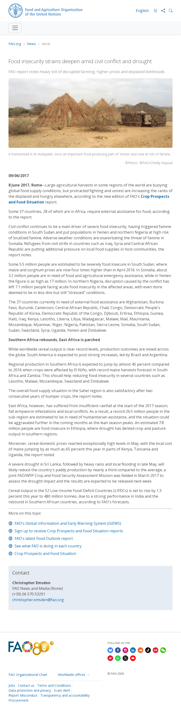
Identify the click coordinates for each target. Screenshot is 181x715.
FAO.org (14, 44)
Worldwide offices (72, 674)
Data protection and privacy (29, 690)
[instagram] (125, 650)
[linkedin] (133, 650)
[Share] (161, 10)
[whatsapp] (118, 657)
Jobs (11, 685)
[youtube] (133, 657)
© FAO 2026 (115, 673)
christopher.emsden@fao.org (38, 599)
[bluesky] (110, 650)
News (31, 44)
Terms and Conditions (54, 685)
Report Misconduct (22, 695)
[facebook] (118, 650)
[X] (125, 657)
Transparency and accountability (65, 695)
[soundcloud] (140, 650)
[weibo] (110, 657)
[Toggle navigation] (15, 28)
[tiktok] (148, 650)
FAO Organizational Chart (27, 674)
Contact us (26, 685)
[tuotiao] (155, 650)
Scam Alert (62, 690)
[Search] (169, 10)
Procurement (18, 700)
